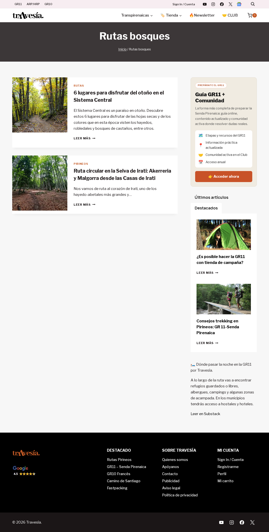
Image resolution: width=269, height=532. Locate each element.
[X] (230, 4)
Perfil (221, 474)
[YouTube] (204, 4)
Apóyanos (170, 467)
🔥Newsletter (202, 15)
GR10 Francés (118, 474)
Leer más (84, 138)
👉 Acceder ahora (223, 176)
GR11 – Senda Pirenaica (126, 467)
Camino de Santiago (123, 481)
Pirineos (81, 163)
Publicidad (170, 481)
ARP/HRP (33, 4)
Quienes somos (175, 460)
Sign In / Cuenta (184, 4)
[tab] (211, 197)
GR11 (18, 4)
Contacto (170, 474)
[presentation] (39, 104)
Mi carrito (225, 481)
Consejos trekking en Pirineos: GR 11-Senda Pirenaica (218, 327)
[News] (239, 4)
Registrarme (228, 467)
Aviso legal (171, 488)
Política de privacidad (180, 495)
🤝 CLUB (230, 15)
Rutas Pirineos (119, 460)
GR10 (48, 4)
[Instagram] (213, 4)
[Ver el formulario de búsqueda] (253, 4)
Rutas (79, 85)
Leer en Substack (205, 414)
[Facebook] (222, 4)
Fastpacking (117, 488)
